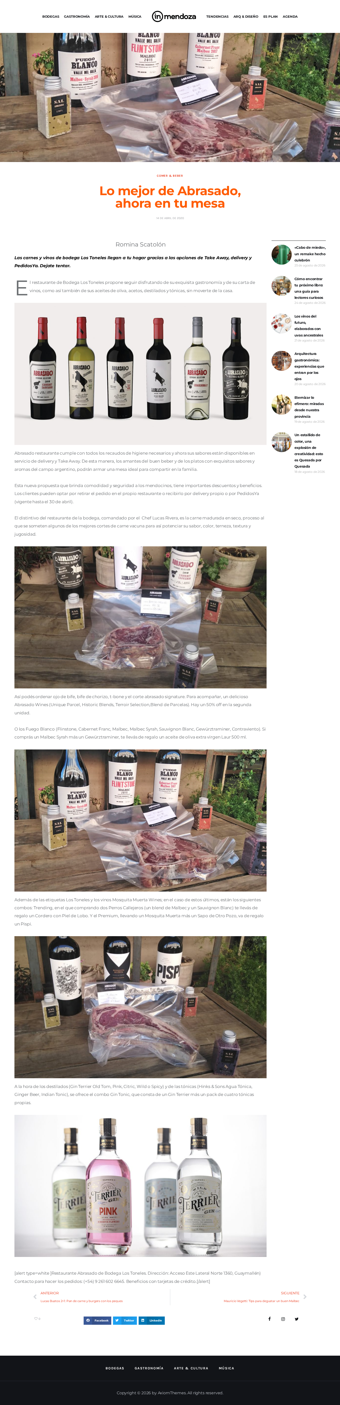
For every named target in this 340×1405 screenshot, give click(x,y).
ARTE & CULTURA (109, 16)
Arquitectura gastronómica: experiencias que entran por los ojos (309, 366)
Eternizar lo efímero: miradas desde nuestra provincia (309, 407)
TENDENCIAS (217, 16)
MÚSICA (134, 16)
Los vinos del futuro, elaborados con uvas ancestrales (308, 325)
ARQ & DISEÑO (245, 16)
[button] (97, 1321)
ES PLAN (270, 16)
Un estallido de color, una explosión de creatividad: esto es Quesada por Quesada (308, 451)
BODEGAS (50, 16)
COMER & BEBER (170, 175)
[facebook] (270, 1319)
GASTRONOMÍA (77, 16)
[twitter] (297, 1319)
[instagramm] (283, 1319)
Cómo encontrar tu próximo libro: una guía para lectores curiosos (308, 288)
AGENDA (290, 16)
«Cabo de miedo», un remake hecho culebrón (310, 253)
